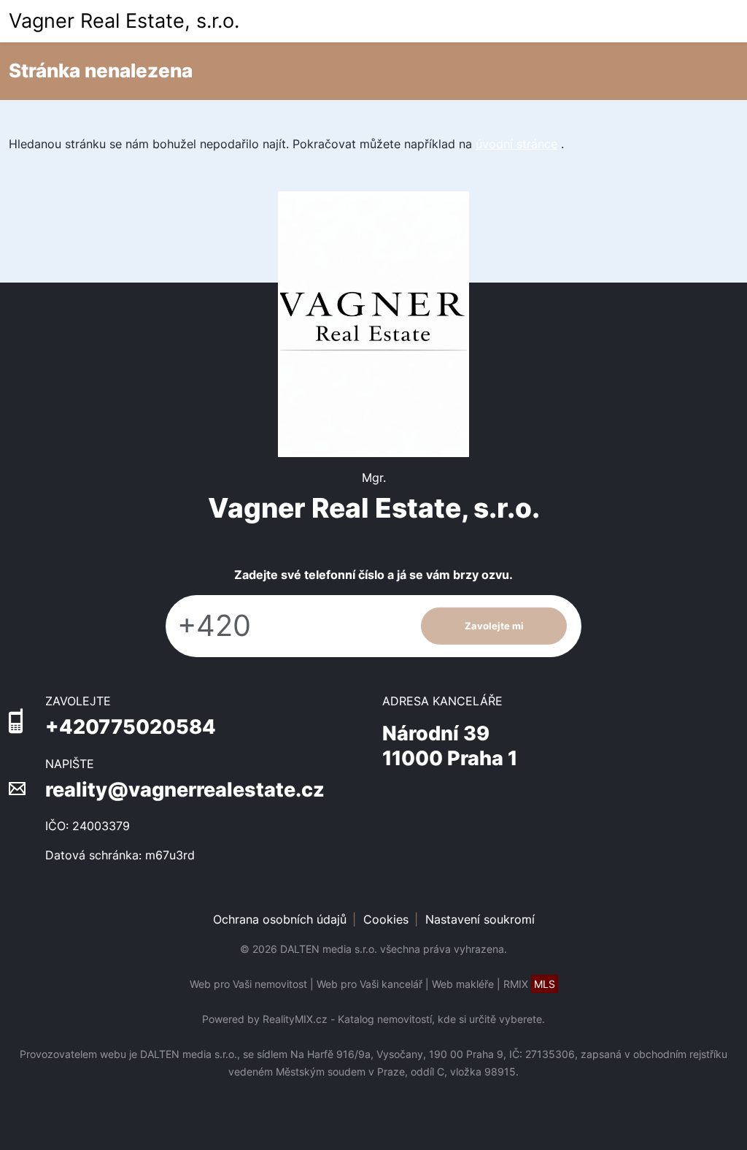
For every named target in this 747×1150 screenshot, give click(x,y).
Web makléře (463, 984)
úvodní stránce (516, 144)
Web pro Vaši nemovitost (248, 984)
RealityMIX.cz (295, 1019)
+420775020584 (130, 727)
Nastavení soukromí (480, 919)
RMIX (529, 984)
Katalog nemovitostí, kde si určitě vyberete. (441, 1019)
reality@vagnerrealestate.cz (185, 790)
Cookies (386, 919)
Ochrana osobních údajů (280, 919)
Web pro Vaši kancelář (369, 984)
